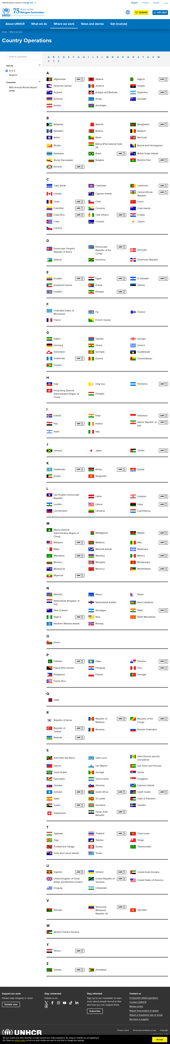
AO (133, 86)
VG (133, 154)
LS (49, 504)
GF (91, 320)
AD (91, 86)
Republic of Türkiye (59, 729)
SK (49, 785)
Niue (97, 616)
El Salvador (143, 278)
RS (133, 772)
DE (49, 345)
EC (49, 279)
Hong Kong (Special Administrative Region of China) (66, 394)
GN (91, 359)
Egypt (98, 278)
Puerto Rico (60, 681)
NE (133, 610)
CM (133, 186)
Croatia (141, 214)
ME (133, 562)
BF (133, 160)
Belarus (99, 130)
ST (133, 766)
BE (133, 131)
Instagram (58, 1003)
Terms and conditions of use (144, 1030)
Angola (141, 85)
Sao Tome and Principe (149, 765)
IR (133, 422)
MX (133, 556)
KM (91, 208)
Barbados (58, 130)
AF (49, 79)
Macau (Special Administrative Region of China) (66, 533)
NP (133, 594)
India (97, 415)
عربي (166, 2)
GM (91, 339)
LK (91, 799)
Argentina (142, 92)
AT (49, 106)
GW (133, 359)
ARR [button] (78, 79)
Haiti (56, 384)
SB (133, 785)
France (57, 319)
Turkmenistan (144, 846)
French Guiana (103, 319)
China (140, 201)
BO (91, 144)
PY (91, 668)
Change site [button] (28, 2)
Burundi (58, 166)
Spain (57, 798)
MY (49, 543)
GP (133, 352)
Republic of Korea (63, 720)
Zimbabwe (100, 969)
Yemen (57, 950)
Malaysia (58, 542)
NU (91, 617)
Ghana (98, 345)
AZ (91, 106)
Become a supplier (139, 1019)
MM (49, 575)
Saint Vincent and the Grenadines (148, 758)
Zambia (57, 969)
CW (91, 222)
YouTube (64, 1003)
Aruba (98, 98)
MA (91, 569)
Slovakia (58, 785)
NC (133, 602)
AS (49, 86)
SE (133, 805)
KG (91, 476)
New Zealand (60, 610)
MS (49, 569)
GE (133, 339)
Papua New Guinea (64, 667)
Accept (159, 1040)
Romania (99, 729)
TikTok (70, 1003)
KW (49, 476)
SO (49, 792)
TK (91, 840)
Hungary (99, 393)
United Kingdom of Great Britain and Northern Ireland (68, 880)
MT (49, 549)
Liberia (98, 504)
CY (133, 222)
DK (133, 250)
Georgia (141, 338)
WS (49, 766)
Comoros (100, 208)
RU (133, 730)
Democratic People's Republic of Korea (64, 250)
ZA (91, 792)
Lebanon (141, 496)
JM (49, 451)
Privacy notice (123, 1030)
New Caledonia (145, 602)
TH (91, 833)
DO (133, 260)
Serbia (140, 772)
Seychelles (59, 778)
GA (49, 339)
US (133, 880)
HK (49, 391)
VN (133, 910)
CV (49, 186)
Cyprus (141, 221)
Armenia (58, 98)
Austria (57, 105)
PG (49, 668)
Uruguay (58, 888)
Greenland (59, 351)
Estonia (141, 285)
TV (91, 853)
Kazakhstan (59, 469)
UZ (91, 888)
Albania (99, 79)
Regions (13, 75)
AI (49, 92)
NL (49, 601)
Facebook (52, 1003)
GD (91, 352)
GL (49, 352)
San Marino (101, 765)
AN (91, 602)
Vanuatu (58, 910)
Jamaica (58, 450)
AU (133, 99)
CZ (49, 228)
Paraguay (100, 667)
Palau (98, 661)
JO (133, 450)
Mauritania (59, 555)
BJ (91, 138)
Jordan (140, 450)
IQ (49, 424)
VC (133, 757)
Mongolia (100, 562)
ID (133, 416)
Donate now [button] (10, 1004)
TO (133, 840)
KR (49, 720)
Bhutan (57, 145)
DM (91, 260)
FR (49, 320)
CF (133, 192)
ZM (49, 970)
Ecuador (58, 278)
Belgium (141, 130)
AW (91, 99)
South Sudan (144, 791)
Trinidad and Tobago (64, 846)
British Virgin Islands (147, 153)
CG (133, 719)
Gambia (99, 338)
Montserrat (59, 568)
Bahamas (58, 124)
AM (49, 99)
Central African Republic (145, 193)
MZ (133, 569)
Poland (99, 674)
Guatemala (59, 358)
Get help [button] (162, 12)
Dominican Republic (147, 259)
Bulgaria (99, 160)
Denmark (142, 249)
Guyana (58, 365)
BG (91, 160)
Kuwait (57, 476)
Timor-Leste (143, 833)
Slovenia (99, 785)
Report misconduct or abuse (144, 1010)
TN (91, 847)
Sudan (57, 805)
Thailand (99, 833)
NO (91, 624)
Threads (46, 1006)
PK (49, 661)
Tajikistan (58, 833)
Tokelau (99, 840)
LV (91, 496)
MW (133, 533)
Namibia (58, 594)
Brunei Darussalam (63, 160)
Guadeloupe (143, 351)
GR (133, 345)
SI (91, 785)
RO (91, 730)
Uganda (58, 872)
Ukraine (99, 872)
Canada (57, 193)
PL (91, 675)
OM (49, 642)
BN (49, 160)
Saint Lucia (101, 757)
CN (133, 202)
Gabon (57, 338)
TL (133, 834)
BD (133, 124)
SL (91, 779)
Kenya (98, 469)
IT (91, 432)
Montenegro (143, 562)
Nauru (98, 594)
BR (91, 154)
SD (49, 805)
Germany (58, 345)
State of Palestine (146, 798)
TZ (91, 879)
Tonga (140, 840)
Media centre (136, 1006)
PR (49, 681)
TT (49, 847)
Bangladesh (143, 124)
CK (133, 208)
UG (49, 872)
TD (49, 202)
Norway (99, 623)
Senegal (99, 772)
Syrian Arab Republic (101, 813)
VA (91, 384)
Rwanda (58, 737)
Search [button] (119, 12)
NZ (49, 610)
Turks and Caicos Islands (66, 853)
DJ (49, 260)
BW (49, 154)
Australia (141, 98)
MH (91, 549)
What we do (39, 24)
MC (49, 562)
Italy (97, 431)
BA (133, 146)
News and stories (92, 24)
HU (91, 394)
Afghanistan (60, 79)
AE (133, 872)
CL (91, 202)
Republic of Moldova (101, 720)
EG (91, 279)
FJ (91, 312)
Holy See (100, 384)
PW (91, 661)
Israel (56, 431)
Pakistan (58, 661)
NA (49, 594)
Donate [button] (143, 12)
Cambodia (100, 185)
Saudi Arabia (60, 772)
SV (133, 279)
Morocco (100, 568)
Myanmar (58, 575)
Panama (141, 661)
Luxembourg (143, 510)
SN (91, 772)
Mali (139, 542)
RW (49, 738)
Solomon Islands (145, 785)
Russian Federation (147, 729)
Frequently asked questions (143, 997)
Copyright (164, 1030)
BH (91, 124)
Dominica (100, 259)
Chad (56, 201)
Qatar (56, 699)
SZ (49, 292)
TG (49, 840)
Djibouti (58, 259)
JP (91, 451)
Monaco (58, 562)
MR (49, 556)
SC (49, 779)
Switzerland (60, 813)
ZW (91, 970)
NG (49, 617)
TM (133, 847)
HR (133, 215)
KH (91, 186)
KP (49, 249)
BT (49, 146)
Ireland (99, 423)
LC (91, 758)
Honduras (142, 383)
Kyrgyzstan (101, 476)
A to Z (12, 70)
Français (145, 2)
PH (49, 675)
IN (91, 416)
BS (49, 124)
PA (133, 661)
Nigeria (57, 616)
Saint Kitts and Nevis (64, 757)
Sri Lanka (100, 798)
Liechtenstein (60, 510)
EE (133, 285)
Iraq (56, 423)
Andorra (99, 85)
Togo (56, 840)
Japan (98, 450)
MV (91, 543)
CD (91, 247)
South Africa (101, 791)
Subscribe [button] (94, 1011)
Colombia (58, 208)
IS (49, 416)
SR (91, 805)
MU (91, 556)
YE (49, 951)
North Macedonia (146, 616)
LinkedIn (76, 1003)
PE (133, 668)
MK (133, 617)
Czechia (58, 228)
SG (133, 779)
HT (49, 384)
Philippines (59, 674)
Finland (141, 311)
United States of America (150, 880)
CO (49, 208)
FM (49, 311)
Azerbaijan (100, 105)
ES (49, 799)
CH (49, 813)
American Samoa (62, 85)
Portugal (141, 674)
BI (49, 167)
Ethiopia (99, 291)
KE (91, 469)
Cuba (56, 221)
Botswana (59, 153)
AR (133, 92)
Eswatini (58, 291)
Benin (98, 137)
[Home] (20, 12)
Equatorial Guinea (63, 285)
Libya (140, 504)
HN (133, 384)
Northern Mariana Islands (67, 623)
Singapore (142, 778)
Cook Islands (143, 208)
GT (49, 358)
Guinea (99, 358)
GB (49, 879)
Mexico (141, 555)
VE (91, 907)
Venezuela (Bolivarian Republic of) (101, 910)
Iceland (57, 415)
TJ (49, 834)
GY (49, 365)
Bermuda (142, 137)
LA (49, 495)
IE (91, 424)
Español (156, 2)
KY (91, 194)
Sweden (141, 805)
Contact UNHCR (137, 1002)
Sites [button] (128, 12)
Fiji (96, 311)
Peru (139, 667)
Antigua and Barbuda (106, 92)
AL (91, 79)
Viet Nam (142, 910)
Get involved (118, 24)
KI (133, 470)
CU (49, 222)
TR (49, 728)
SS (133, 792)
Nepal (140, 594)
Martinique (142, 549)
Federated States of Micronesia (64, 312)
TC (49, 853)
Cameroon (142, 185)
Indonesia (142, 415)
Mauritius (100, 555)
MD (91, 719)
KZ (49, 469)
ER (91, 285)
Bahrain (99, 124)
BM (133, 138)
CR (49, 215)
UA (91, 872)
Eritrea (98, 285)
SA (49, 772)
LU (133, 511)
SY (91, 812)
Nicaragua (100, 610)
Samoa (57, 765)
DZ (133, 79)
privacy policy (20, 1040)
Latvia (98, 496)
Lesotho (58, 504)
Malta (56, 549)
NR (91, 594)
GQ (49, 285)
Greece (141, 345)
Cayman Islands (103, 193)
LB (133, 496)
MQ (133, 549)
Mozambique (144, 568)
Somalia (58, 791)
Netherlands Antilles (105, 602)
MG (91, 533)
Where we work (64, 24)
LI (49, 511)
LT (91, 511)
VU (49, 910)
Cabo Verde (60, 185)
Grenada (99, 351)
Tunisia (99, 846)
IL (49, 432)
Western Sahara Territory (66, 932)
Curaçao (99, 221)
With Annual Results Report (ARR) (23, 89)
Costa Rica (59, 214)
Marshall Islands (103, 549)
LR (91, 504)
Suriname (100, 805)
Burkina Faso (144, 160)
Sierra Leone (102, 778)
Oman (57, 642)
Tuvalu (98, 853)
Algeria (141, 79)
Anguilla (58, 92)
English (134, 2)
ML (133, 543)
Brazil (98, 153)
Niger (140, 610)
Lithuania (100, 510)
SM (91, 766)
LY (133, 504)
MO (49, 530)
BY (91, 131)
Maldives (100, 542)
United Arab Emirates (148, 872)
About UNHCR (15, 24)
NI (91, 610)
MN (91, 562)
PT (133, 675)
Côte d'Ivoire (102, 214)
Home (4, 32)
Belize (57, 137)
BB (49, 131)
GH (91, 345)
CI (91, 215)
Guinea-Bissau (144, 358)
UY (49, 888)
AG (91, 92)
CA (49, 194)
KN (49, 758)
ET (91, 292)
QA (49, 700)
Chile (98, 201)
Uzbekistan (101, 888)
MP (49, 624)
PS (133, 799)
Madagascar (101, 532)
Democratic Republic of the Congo (103, 250)
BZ (49, 138)
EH (49, 932)
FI (133, 312)
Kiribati (140, 469)
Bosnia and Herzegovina (150, 145)
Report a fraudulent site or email (146, 1014)
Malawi (140, 532)
